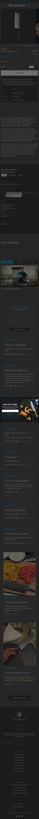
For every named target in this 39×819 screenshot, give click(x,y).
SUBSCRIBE (10, 414)
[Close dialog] (37, 400)
